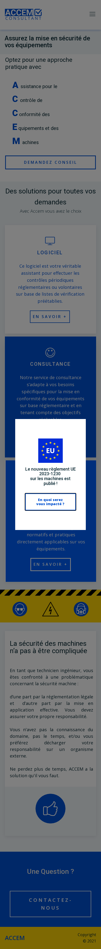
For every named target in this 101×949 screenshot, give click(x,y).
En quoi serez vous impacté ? (50, 501)
